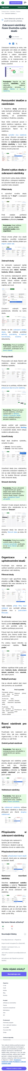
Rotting (23, 427)
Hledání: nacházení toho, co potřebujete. (11, 948)
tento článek (7, 350)
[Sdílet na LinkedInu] (13, 44)
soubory (18, 337)
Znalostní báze (5, 11)
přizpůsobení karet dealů (17, 856)
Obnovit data (12, 532)
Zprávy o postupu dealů (12, 415)
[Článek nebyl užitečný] (12, 926)
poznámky (13, 334)
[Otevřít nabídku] (25, 2)
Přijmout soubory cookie (14, 1068)
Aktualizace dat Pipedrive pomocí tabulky (12, 959)
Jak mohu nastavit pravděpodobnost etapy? (14, 954)
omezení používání (10, 544)
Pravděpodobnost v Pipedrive (11, 940)
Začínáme (12, 11)
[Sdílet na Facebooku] (10, 44)
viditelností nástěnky (12, 807)
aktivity (4, 334)
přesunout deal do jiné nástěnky (13, 388)
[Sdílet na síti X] (17, 44)
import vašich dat (8, 244)
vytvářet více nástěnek (17, 135)
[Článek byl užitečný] (3, 926)
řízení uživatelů (13, 801)
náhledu (16, 414)
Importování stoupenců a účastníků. (13, 943)
